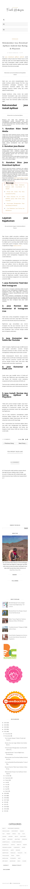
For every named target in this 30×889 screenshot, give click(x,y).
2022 (5, 729)
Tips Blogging (5, 855)
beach (19, 861)
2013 (5, 808)
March (6, 791)
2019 (5, 795)
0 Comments (7, 439)
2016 (5, 802)
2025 (5, 722)
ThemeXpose (16, 883)
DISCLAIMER (6, 869)
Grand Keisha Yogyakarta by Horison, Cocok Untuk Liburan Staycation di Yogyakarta (18, 637)
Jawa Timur (17, 839)
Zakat (19, 858)
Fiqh (19, 833)
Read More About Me (15, 570)
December (7, 733)
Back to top (23, 885)
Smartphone (5, 852)
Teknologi (15, 38)
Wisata (17, 855)
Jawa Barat (10, 839)
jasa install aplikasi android (21, 178)
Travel (12, 855)
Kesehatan (24, 839)
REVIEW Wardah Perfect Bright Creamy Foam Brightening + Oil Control (17, 604)
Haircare (10, 836)
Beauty (4, 828)
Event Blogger (5, 831)
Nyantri (25, 844)
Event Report (15, 831)
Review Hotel (5, 850)
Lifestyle (13, 844)
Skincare (18, 850)
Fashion (22, 831)
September (8, 778)
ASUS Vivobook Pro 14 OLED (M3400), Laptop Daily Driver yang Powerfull (15, 198)
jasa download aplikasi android (14, 57)
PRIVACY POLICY (16, 865)
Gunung (4, 836)
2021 (5, 731)
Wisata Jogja (5, 858)
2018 (5, 797)
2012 (5, 811)
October (7, 775)
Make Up (19, 844)
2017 (5, 800)
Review (23, 847)
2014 (5, 806)
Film (3, 833)
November (7, 736)
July (6, 782)
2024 (5, 725)
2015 (5, 804)
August (7, 780)
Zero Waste (5, 861)
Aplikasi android (17, 245)
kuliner (24, 861)
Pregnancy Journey (7, 847)
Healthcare (23, 836)
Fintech (14, 833)
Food (23, 833)
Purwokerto (17, 847)
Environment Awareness (13, 828)
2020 (5, 793)
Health (16, 836)
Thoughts (20, 852)
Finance (8, 833)
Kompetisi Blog (6, 842)
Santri (12, 850)
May (6, 786)
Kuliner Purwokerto (17, 842)
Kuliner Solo (5, 844)
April (6, 789)
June (6, 784)
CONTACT (6, 865)
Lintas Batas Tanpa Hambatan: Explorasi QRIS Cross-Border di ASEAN (15, 186)
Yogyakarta (13, 858)
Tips (25, 852)
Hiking (3, 839)
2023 (5, 727)
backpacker (12, 861)
